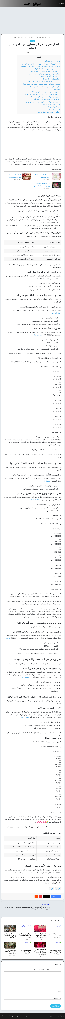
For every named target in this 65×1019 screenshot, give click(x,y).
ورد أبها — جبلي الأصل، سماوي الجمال (48, 112)
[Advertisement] (51, 20)
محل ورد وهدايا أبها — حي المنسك (49, 76)
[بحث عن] (57, 4)
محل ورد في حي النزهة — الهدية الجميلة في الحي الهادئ (43, 102)
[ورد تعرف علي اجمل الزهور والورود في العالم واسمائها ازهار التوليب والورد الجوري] (40, 945)
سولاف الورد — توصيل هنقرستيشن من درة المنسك (44, 74)
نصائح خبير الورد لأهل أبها (52, 61)
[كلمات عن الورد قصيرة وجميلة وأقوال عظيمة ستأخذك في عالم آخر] (40, 928)
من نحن (21, 1016)
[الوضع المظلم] (54, 4)
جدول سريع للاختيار (54, 109)
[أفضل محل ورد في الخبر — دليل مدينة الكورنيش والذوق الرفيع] (10, 928)
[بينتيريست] (40, 896)
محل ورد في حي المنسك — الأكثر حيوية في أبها (45, 71)
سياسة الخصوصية (14, 1016)
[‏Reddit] (36, 896)
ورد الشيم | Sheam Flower (51, 79)
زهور (57, 889)
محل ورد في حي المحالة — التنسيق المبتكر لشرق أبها (44, 81)
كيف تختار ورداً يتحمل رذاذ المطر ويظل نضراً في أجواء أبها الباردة (40, 64)
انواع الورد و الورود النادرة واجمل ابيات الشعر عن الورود (25, 935)
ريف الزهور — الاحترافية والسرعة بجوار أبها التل (45, 99)
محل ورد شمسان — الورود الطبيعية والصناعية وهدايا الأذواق (42, 94)
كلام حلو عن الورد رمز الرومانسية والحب (25, 951)
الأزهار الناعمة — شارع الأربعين (50, 104)
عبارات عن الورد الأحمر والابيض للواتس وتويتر (55, 951)
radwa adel (36, 52)
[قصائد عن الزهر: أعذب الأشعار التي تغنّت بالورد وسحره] (26, 176)
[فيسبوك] (49, 912)
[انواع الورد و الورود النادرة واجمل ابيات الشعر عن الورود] (25, 928)
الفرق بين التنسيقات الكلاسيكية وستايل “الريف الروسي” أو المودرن (40, 66)
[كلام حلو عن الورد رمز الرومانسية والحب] (25, 945)
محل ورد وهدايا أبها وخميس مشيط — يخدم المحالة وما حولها (41, 84)
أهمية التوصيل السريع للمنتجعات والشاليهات (47, 69)
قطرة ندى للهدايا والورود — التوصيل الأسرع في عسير (44, 86)
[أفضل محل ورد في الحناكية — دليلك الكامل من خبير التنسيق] (10, 945)
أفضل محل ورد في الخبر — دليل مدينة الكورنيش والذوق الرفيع (10, 935)
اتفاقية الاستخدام (6, 1016)
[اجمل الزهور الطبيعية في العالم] (55, 928)
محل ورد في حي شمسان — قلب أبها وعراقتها (46, 92)
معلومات (44, 37)
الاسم (59, 991)
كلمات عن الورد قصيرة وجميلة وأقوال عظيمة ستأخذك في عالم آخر (40, 935)
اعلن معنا (26, 1016)
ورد (51, 889)
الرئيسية (49, 37)
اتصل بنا (31, 1016)
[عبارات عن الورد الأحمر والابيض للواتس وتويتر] (55, 945)
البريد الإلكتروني (57, 998)
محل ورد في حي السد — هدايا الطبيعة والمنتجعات (45, 97)
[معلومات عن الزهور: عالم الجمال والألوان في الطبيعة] (56, 176)
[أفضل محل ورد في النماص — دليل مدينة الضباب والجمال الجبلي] (56, 185)
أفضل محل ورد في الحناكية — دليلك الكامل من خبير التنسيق (10, 951)
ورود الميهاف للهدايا (54, 107)
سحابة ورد (57, 89)
